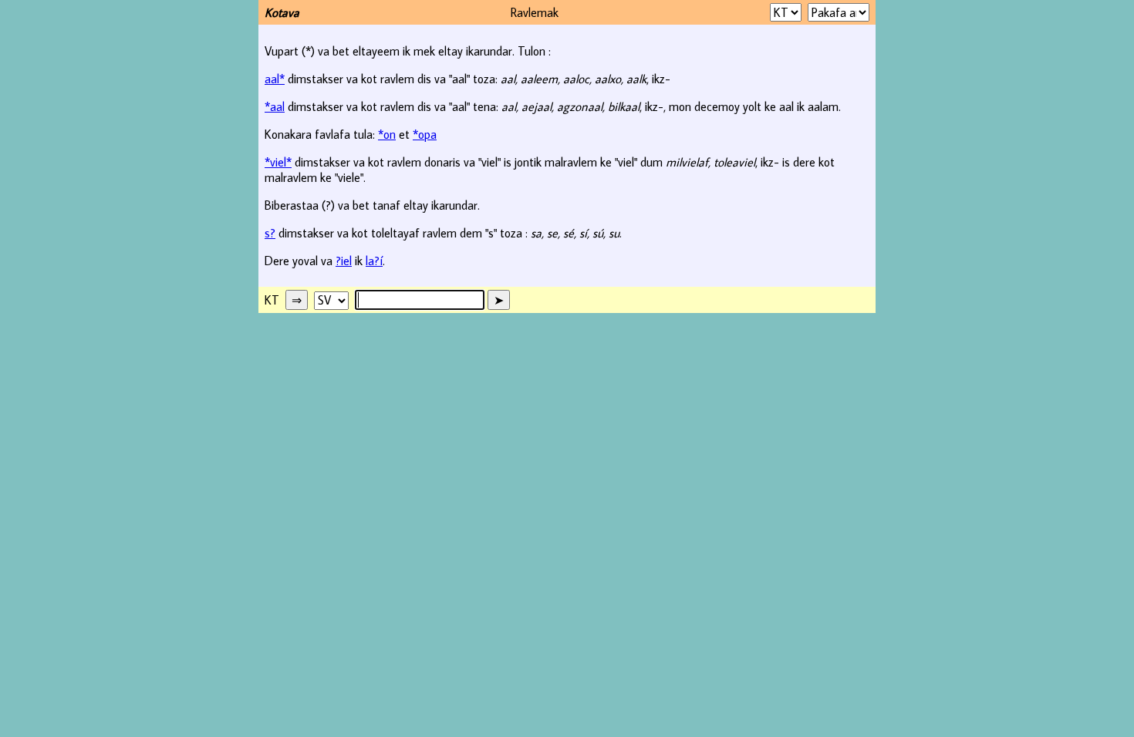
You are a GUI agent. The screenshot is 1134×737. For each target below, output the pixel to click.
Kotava (282, 12)
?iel (344, 260)
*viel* (278, 162)
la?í (374, 260)
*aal (275, 106)
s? (270, 233)
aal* (275, 78)
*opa (425, 134)
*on (387, 134)
